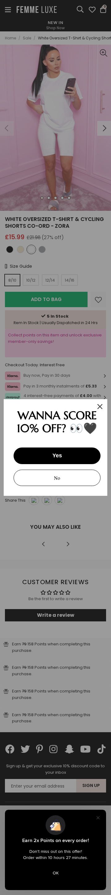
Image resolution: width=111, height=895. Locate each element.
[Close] (99, 406)
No (57, 478)
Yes (57, 455)
